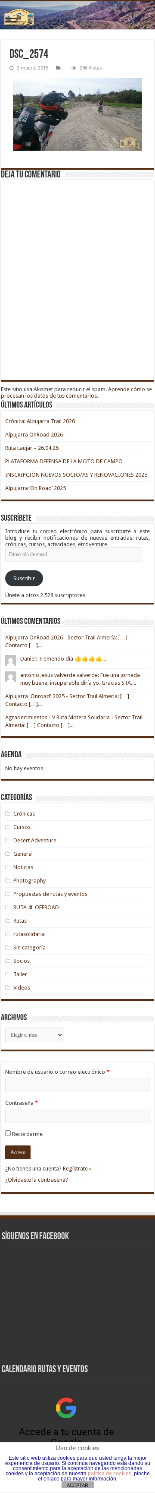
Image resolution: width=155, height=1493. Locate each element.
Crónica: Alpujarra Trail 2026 (40, 421)
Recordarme (27, 1134)
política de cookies (109, 1474)
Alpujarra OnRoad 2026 (34, 434)
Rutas (20, 920)
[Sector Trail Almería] (77, 15)
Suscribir (24, 578)
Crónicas (24, 813)
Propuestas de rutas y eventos (50, 894)
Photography (29, 880)
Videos (21, 987)
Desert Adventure (34, 840)
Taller (20, 974)
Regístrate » (77, 1168)
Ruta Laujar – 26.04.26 (32, 448)
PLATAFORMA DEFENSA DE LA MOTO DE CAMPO (64, 461)
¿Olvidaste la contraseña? (36, 1180)
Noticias (23, 867)
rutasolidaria (29, 934)
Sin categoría (29, 947)
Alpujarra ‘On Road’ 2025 (35, 488)
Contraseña (21, 1103)
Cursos (22, 827)
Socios (21, 961)
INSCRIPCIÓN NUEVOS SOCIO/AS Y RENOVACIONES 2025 (76, 474)
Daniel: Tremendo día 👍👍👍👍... (63, 658)
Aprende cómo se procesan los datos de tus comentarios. (76, 392)
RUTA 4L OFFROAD (36, 907)
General (23, 854)
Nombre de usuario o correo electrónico (57, 1072)
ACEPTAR (77, 1485)
